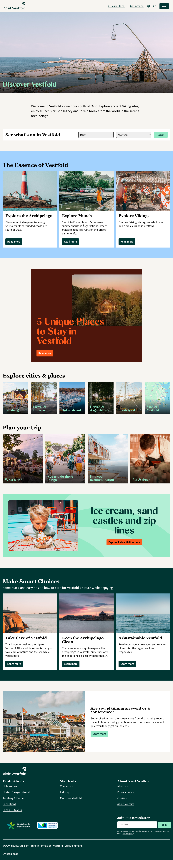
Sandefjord (9, 804)
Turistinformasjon (41, 845)
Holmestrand (10, 786)
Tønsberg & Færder (14, 798)
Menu (164, 6)
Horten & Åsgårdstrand (16, 792)
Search (161, 135)
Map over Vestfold (71, 798)
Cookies (122, 798)
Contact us (66, 786)
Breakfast (12, 853)
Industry (65, 792)
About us (122, 786)
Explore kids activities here (124, 542)
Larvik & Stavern (12, 809)
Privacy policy (125, 792)
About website (125, 804)
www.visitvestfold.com (16, 845)
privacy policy (128, 834)
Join (164, 824)
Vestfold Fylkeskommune (68, 845)
